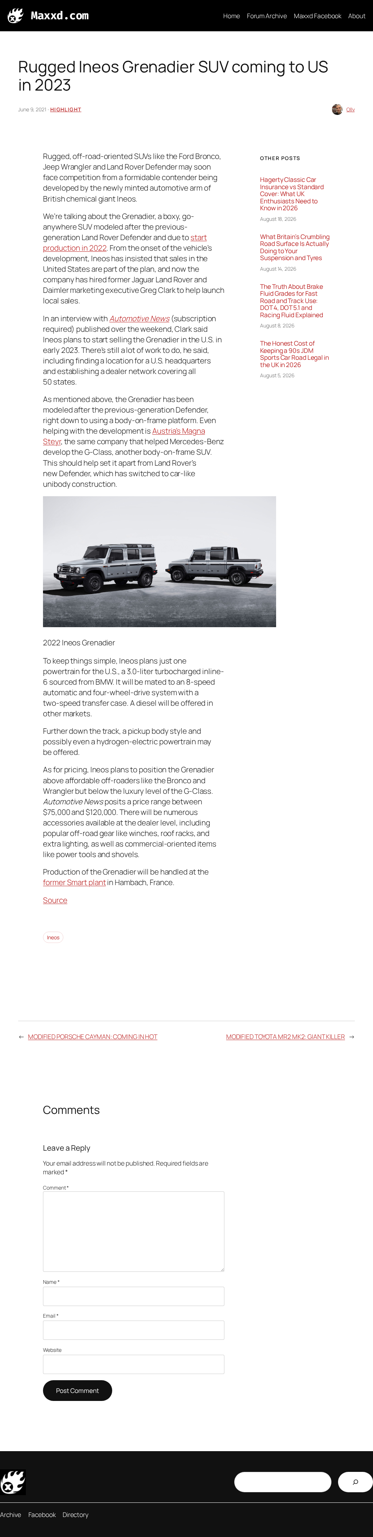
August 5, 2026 (277, 375)
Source (55, 900)
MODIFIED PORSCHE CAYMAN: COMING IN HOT (92, 1036)
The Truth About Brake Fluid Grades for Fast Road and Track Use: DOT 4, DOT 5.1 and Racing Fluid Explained (291, 301)
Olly (350, 109)
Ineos (53, 937)
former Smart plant (74, 882)
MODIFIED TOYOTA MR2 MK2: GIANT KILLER (285, 1036)
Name (51, 1281)
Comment (56, 1187)
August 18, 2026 (278, 218)
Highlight (66, 109)
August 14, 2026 (278, 268)
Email (50, 1315)
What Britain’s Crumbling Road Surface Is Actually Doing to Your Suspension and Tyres (295, 247)
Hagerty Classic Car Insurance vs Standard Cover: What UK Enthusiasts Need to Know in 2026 (292, 194)
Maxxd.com (60, 15)
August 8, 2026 (277, 325)
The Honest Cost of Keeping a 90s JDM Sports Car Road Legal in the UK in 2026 (294, 354)
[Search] (355, 1482)
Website (52, 1349)
